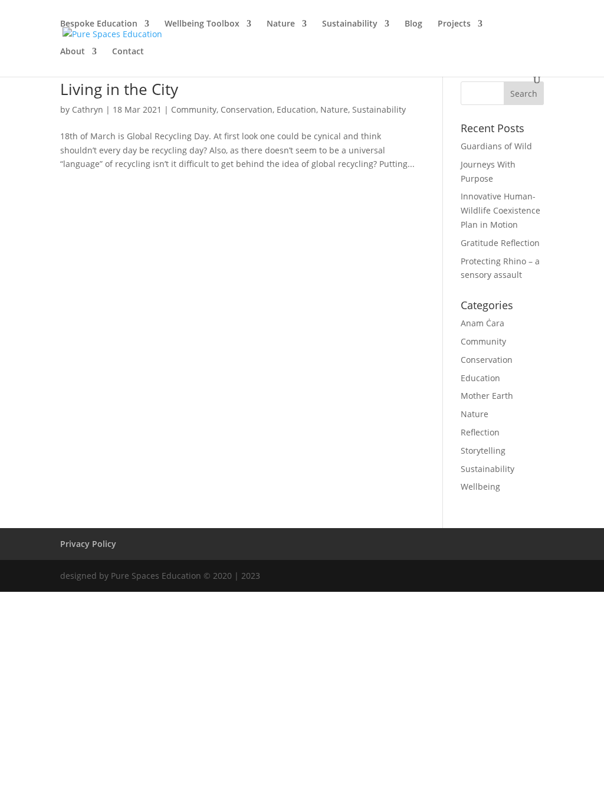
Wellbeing (480, 486)
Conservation (247, 109)
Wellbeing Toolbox (202, 24)
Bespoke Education (98, 24)
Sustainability (350, 24)
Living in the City (119, 89)
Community (193, 109)
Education (296, 109)
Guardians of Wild (496, 146)
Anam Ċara (482, 323)
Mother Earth (487, 395)
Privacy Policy (88, 543)
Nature (281, 24)
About (72, 52)
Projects (454, 24)
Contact (128, 52)
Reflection (480, 432)
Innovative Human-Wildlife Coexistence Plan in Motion (500, 210)
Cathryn (87, 109)
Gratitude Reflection (500, 242)
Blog (413, 24)
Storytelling (483, 450)
